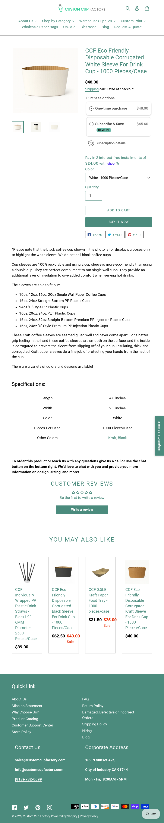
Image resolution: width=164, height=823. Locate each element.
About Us (19, 699)
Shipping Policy (94, 724)
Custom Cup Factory (36, 816)
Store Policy (21, 732)
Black (122, 438)
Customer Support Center (32, 725)
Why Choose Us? (25, 712)
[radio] (91, 108)
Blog (86, 737)
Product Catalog (25, 719)
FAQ (85, 699)
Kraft (112, 438)
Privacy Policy (89, 816)
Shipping (92, 89)
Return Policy (92, 706)
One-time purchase (111, 108)
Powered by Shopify (64, 816)
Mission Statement (27, 706)
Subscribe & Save (110, 126)
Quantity (92, 187)
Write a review (82, 510)
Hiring (87, 731)
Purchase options (100, 98)
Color (89, 169)
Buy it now (119, 222)
